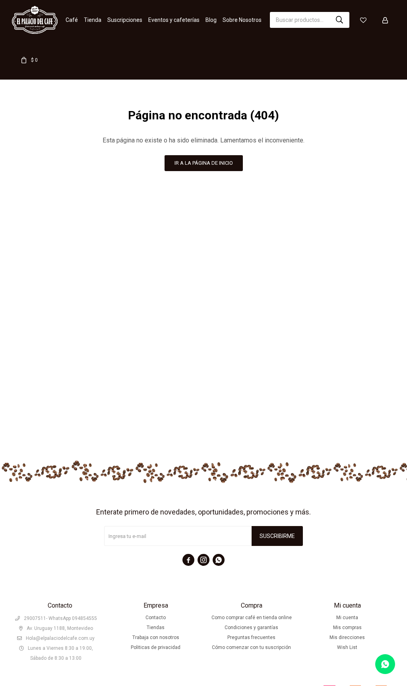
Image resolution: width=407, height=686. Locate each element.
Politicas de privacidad (155, 647)
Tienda (92, 20)
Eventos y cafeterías (174, 20)
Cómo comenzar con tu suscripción (251, 647)
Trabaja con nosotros (155, 637)
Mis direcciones (347, 637)
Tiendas (156, 627)
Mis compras (347, 627)
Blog (211, 20)
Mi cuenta (347, 617)
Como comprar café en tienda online (251, 617)
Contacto (155, 617)
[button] (339, 20)
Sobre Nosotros (242, 20)
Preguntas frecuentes (251, 637)
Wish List (347, 647)
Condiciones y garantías (251, 627)
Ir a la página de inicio (203, 163)
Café (72, 20)
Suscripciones (124, 20)
